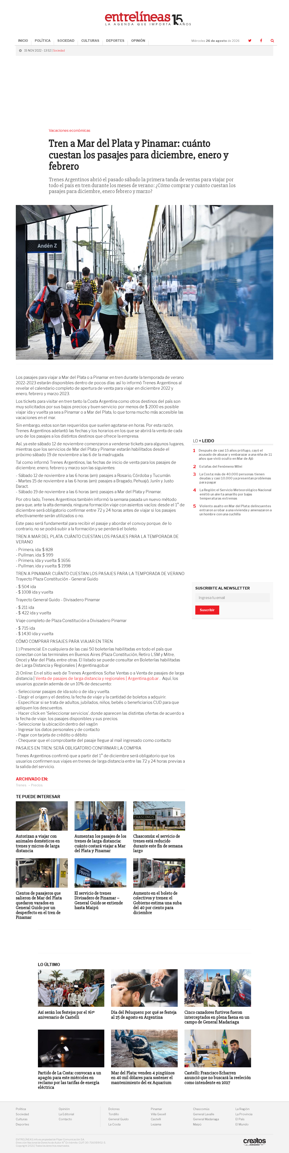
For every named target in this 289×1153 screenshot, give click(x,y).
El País (240, 1119)
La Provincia (243, 1114)
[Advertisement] (144, 92)
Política (21, 1109)
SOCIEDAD (66, 40)
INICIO (23, 40)
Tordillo (113, 1114)
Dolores (114, 1109)
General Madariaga (206, 1119)
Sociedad (59, 50)
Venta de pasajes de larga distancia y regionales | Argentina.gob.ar (97, 678)
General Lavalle (203, 1114)
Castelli (156, 1119)
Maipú (197, 1124)
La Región (242, 1109)
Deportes (22, 1124)
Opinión (64, 1109)
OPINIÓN (138, 40)
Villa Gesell (158, 1114)
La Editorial (66, 1114)
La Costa (114, 1124)
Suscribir (207, 610)
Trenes (21, 785)
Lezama (156, 1124)
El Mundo (242, 1124)
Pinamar (156, 1109)
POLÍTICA (43, 40)
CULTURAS (90, 40)
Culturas (22, 1119)
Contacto (65, 1119)
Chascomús (201, 1109)
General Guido (118, 1119)
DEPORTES (115, 40)
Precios (37, 785)
